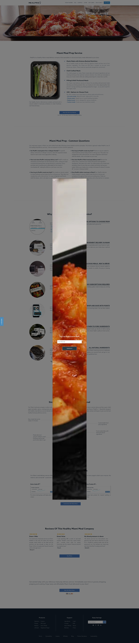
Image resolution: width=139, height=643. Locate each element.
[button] (1, 321)
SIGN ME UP (69, 348)
